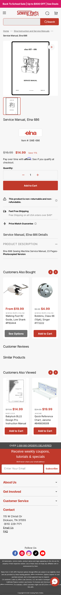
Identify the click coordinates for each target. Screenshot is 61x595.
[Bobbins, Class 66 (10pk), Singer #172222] (45, 308)
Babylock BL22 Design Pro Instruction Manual (16, 420)
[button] (4, 13)
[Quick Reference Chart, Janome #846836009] (45, 407)
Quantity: (8, 168)
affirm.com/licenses (6, 584)
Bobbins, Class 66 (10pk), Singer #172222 (44, 319)
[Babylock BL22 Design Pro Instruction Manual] (16, 407)
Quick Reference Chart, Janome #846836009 (44, 420)
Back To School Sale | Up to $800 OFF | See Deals (30, 3)
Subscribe (52, 468)
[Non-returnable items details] (56, 200)
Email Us (8, 527)
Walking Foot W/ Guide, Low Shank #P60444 (15, 319)
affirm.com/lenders (37, 574)
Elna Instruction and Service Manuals (31, 31)
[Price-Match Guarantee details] (35, 223)
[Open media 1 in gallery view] (51, 47)
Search (51, 21)
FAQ (5, 531)
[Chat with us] (47, 13)
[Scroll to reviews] (30, 125)
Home (6, 31)
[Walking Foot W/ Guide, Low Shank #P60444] (16, 308)
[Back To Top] (56, 590)
